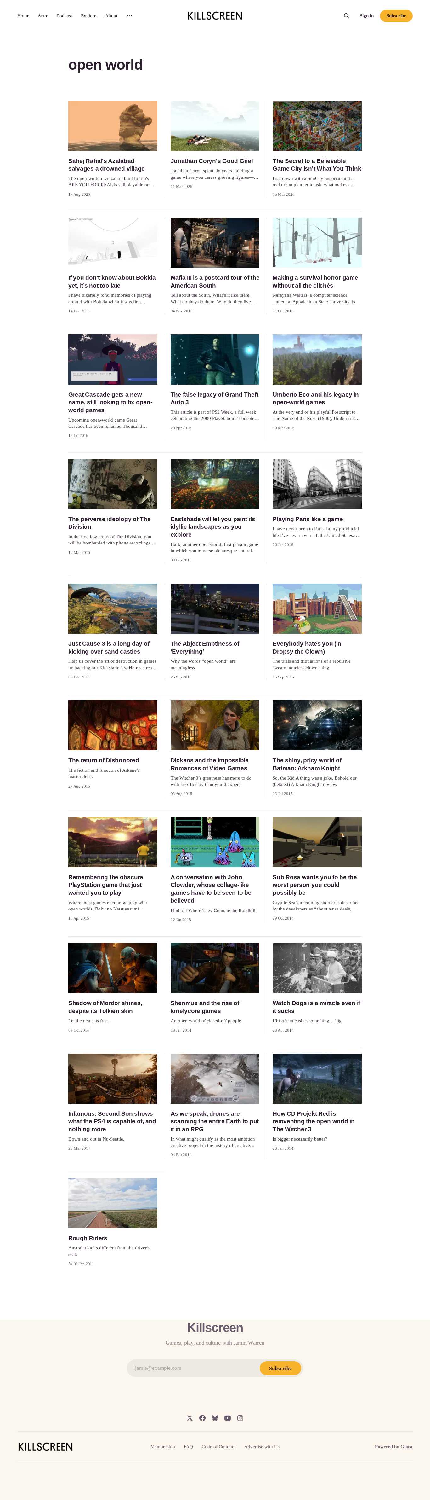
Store (43, 15)
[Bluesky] (215, 1418)
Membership (162, 1446)
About (111, 15)
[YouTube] (227, 1418)
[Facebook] (202, 1418)
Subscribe (396, 15)
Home (23, 15)
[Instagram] (240, 1418)
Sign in (367, 15)
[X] (190, 1418)
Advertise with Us (262, 1446)
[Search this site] (347, 16)
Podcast (64, 15)
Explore (88, 15)
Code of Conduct (218, 1446)
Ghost (406, 1446)
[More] (129, 16)
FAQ (188, 1446)
